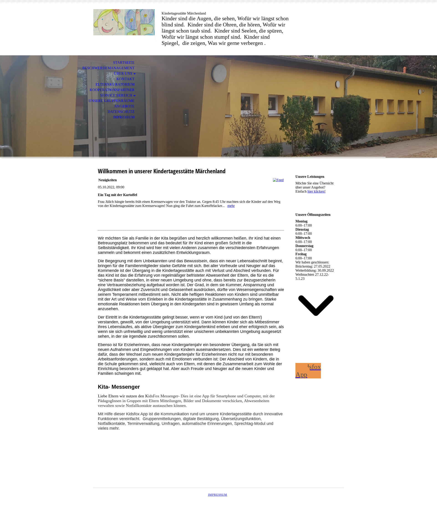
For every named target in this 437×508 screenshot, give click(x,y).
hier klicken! (316, 191)
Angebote (124, 106)
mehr (231, 206)
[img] (124, 22)
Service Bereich (116, 95)
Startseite (124, 62)
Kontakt (126, 79)
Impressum (124, 117)
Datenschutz (121, 112)
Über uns (123, 73)
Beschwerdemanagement (108, 68)
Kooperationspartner (112, 90)
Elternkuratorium (115, 84)
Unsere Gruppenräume (112, 101)
